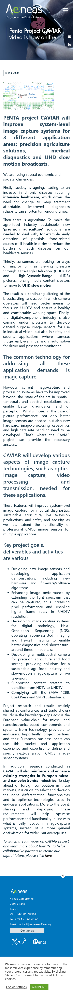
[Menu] (65, 8)
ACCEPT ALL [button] (39, 986)
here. (49, 855)
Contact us (27, 930)
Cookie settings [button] (16, 987)
